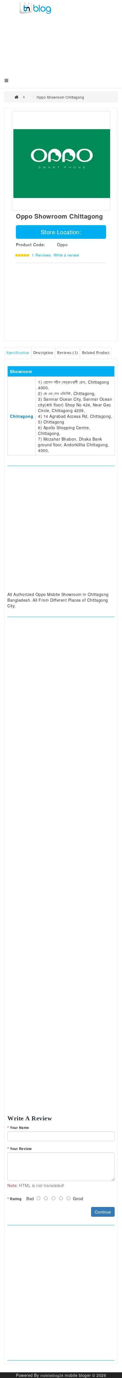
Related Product (96, 353)
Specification (17, 353)
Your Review (21, 1148)
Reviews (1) (67, 353)
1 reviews (41, 255)
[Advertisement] (42, 50)
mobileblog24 (52, 1375)
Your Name (19, 1127)
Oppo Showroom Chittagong (60, 97)
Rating (15, 1198)
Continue (103, 1212)
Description (43, 353)
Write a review (66, 255)
